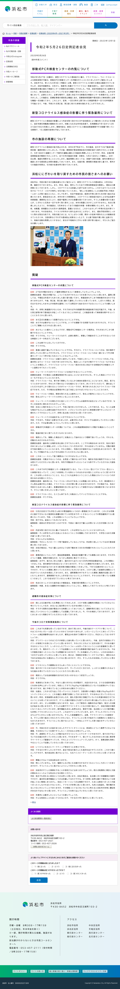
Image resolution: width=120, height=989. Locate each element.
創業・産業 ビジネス (98, 12)
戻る (34, 802)
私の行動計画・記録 (13, 51)
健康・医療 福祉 (69, 12)
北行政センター (97, 936)
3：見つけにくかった (78, 873)
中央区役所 (94, 925)
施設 (86, 4)
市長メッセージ (12, 71)
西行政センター (97, 933)
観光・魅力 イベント (84, 12)
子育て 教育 (55, 12)
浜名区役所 (72, 929)
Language (112, 4)
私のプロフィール (12, 46)
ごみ (96, 4)
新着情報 (9, 82)
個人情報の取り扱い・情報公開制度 (63, 971)
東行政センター (75, 933)
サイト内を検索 (14, 25)
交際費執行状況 (12, 66)
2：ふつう (56, 866)
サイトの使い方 (37, 971)
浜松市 (16, 9)
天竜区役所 (94, 929)
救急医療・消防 (70, 4)
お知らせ (43, 4)
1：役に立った (40, 866)
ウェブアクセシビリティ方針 (95, 971)
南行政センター (75, 936)
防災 (56, 4)
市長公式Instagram (14, 56)
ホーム (8, 33)
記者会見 (33, 33)
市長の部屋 (23, 33)
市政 (15, 33)
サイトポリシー (19, 971)
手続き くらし (40, 12)
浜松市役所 (72, 925)
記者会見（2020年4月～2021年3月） (54, 33)
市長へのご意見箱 (12, 76)
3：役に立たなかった (74, 866)
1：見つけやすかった (43, 873)
